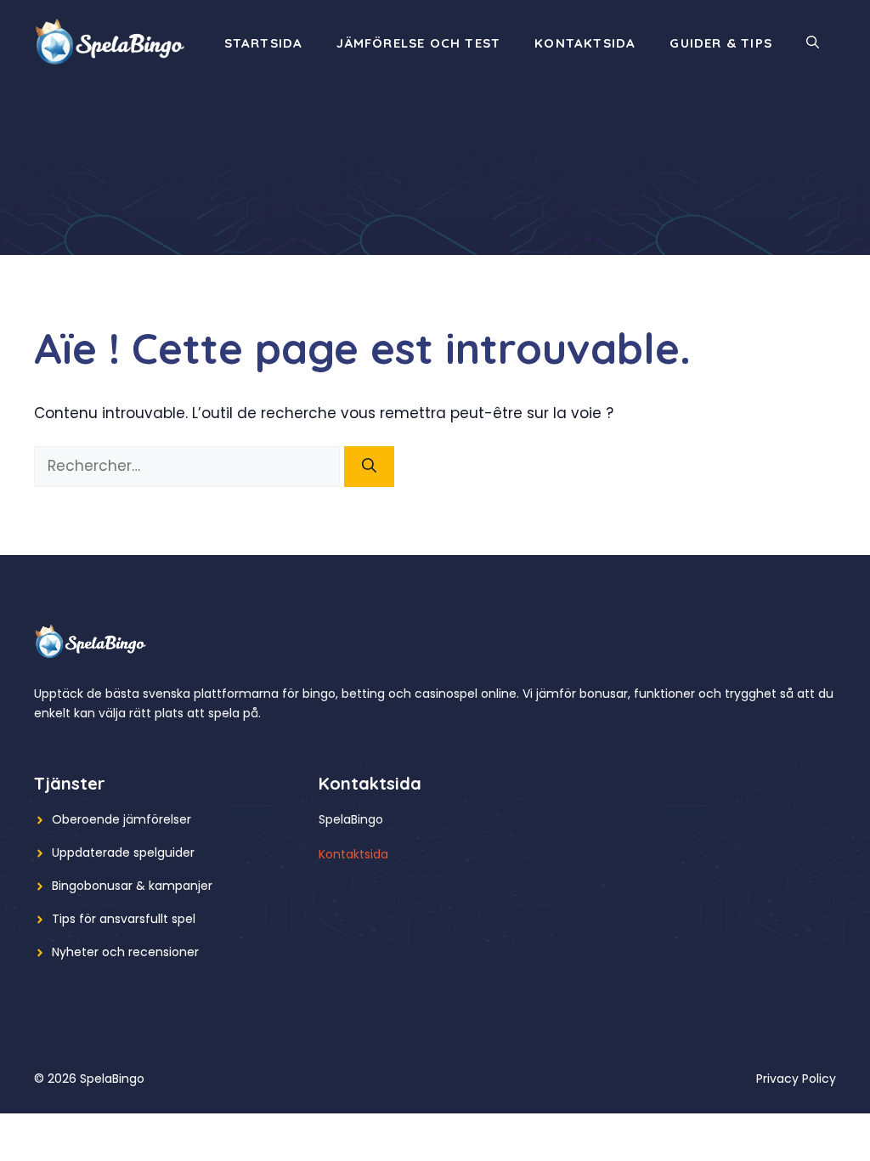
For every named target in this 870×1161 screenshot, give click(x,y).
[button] (812, 43)
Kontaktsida (585, 43)
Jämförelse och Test (418, 43)
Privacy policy (796, 1078)
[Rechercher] (369, 466)
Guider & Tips (720, 43)
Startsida (263, 43)
